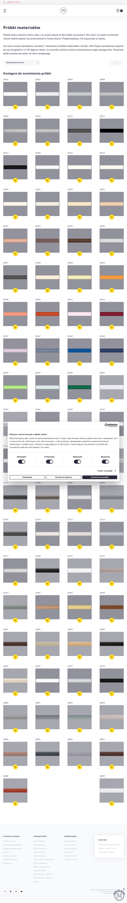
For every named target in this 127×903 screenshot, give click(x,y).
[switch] (49, 462)
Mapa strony (7, 863)
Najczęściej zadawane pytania (12, 848)
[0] (118, 10)
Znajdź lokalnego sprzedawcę (12, 845)
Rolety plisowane (39, 845)
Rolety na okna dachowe (42, 867)
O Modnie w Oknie (9, 841)
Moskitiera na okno (70, 859)
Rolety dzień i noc (39, 852)
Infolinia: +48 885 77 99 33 (107, 848)
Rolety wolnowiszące (40, 863)
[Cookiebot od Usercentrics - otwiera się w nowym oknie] (106, 425)
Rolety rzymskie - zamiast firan (43, 859)
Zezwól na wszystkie (100, 477)
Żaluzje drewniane (40, 841)
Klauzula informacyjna (10, 859)
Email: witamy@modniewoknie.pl (109, 844)
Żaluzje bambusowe (40, 848)
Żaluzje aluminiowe (40, 870)
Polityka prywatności (10, 856)
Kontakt (5, 852)
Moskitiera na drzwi (70, 856)
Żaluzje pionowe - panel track (43, 878)
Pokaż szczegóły (105, 471)
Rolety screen (68, 852)
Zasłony (36, 881)
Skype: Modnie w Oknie (106, 852)
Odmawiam (27, 477)
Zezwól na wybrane (63, 477)
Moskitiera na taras (70, 845)
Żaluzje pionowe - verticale (42, 874)
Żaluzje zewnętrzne (70, 841)
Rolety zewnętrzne (70, 848)
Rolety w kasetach (40, 856)
